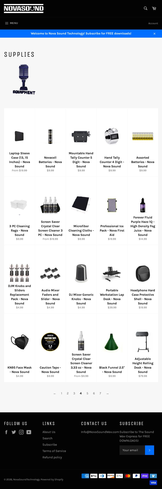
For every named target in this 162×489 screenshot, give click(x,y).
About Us (48, 432)
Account (153, 23)
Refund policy (52, 457)
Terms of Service (54, 451)
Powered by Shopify (52, 479)
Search (47, 438)
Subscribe (49, 444)
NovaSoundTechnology (26, 479)
